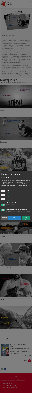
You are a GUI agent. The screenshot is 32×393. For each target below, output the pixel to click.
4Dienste (8, 196)
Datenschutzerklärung (18, 187)
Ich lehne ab (4, 218)
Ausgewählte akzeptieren (14, 218)
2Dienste (8, 192)
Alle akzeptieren (26, 218)
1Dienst (8, 206)
